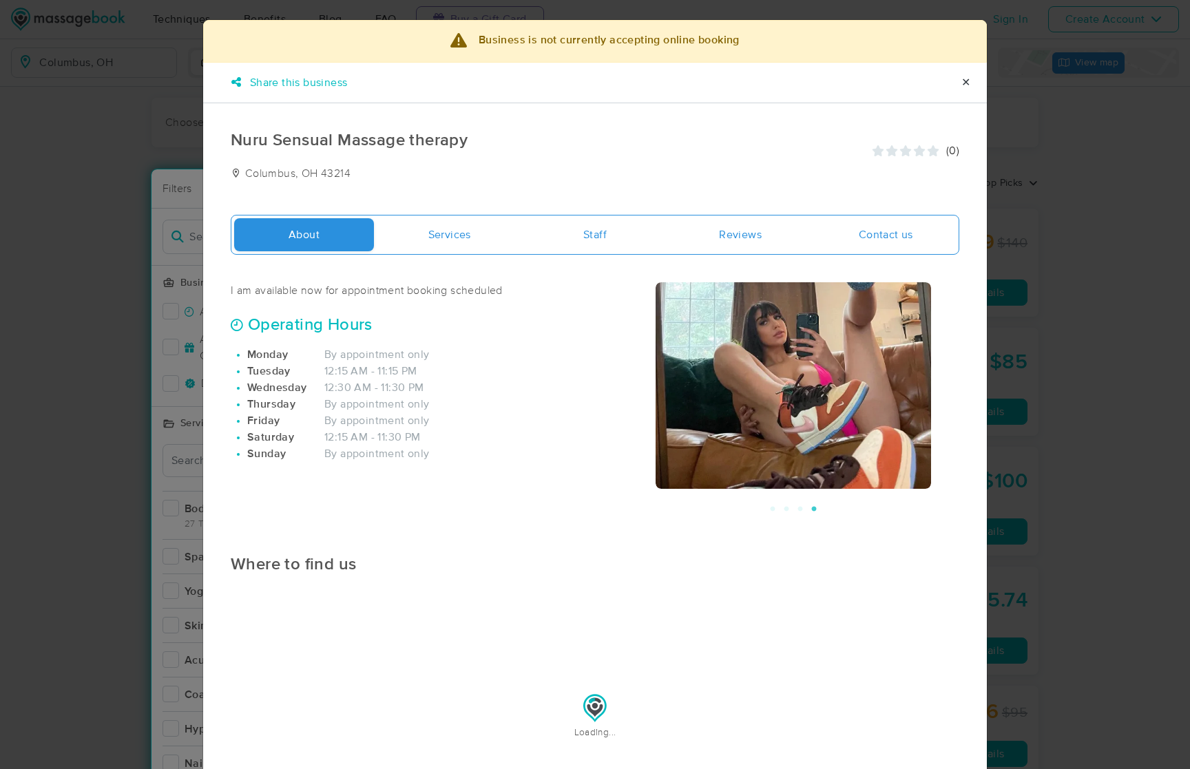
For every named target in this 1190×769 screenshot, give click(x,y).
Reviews (740, 234)
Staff (595, 234)
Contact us (886, 234)
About (304, 234)
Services (449, 234)
